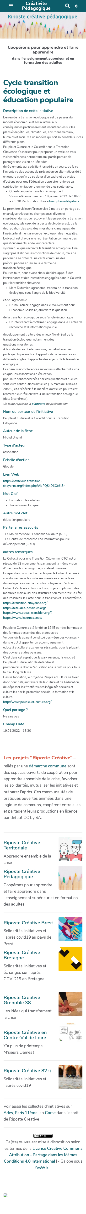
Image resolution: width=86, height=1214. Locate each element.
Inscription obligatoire (64, 201)
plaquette (38, 404)
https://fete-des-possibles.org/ (24, 608)
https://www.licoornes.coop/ (22, 618)
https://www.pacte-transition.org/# (28, 613)
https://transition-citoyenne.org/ (25, 603)
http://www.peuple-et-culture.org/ (27, 702)
